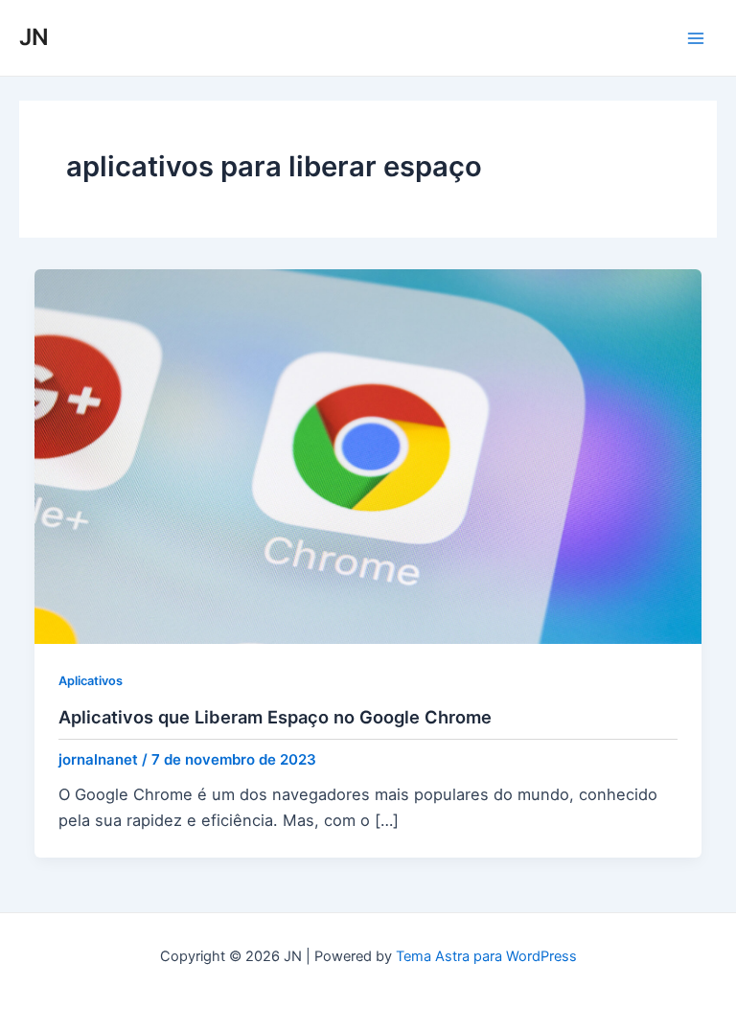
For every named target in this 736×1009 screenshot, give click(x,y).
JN (34, 37)
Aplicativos (90, 681)
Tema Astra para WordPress (486, 956)
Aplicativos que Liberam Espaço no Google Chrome (275, 716)
